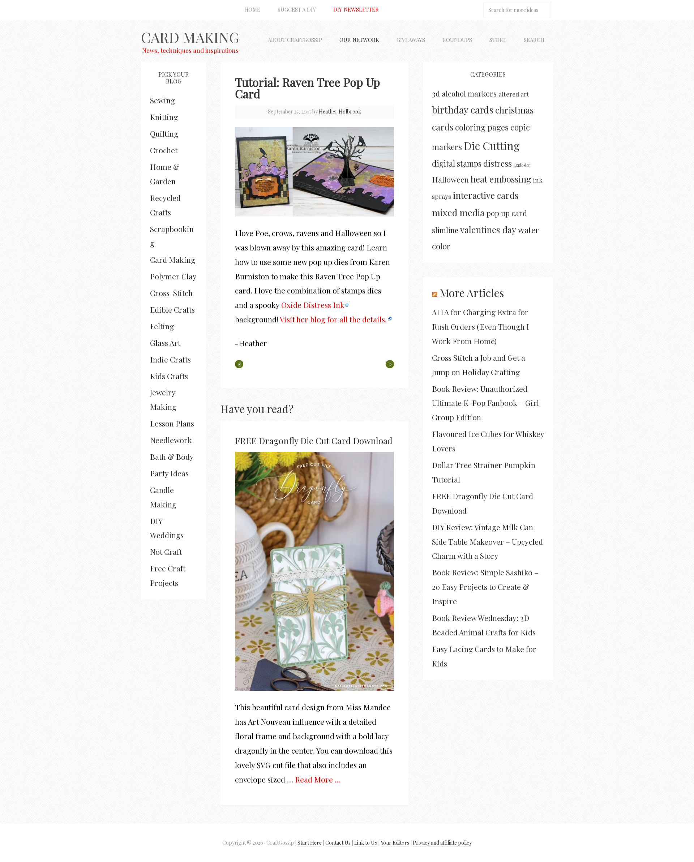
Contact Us (338, 842)
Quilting (164, 133)
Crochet (163, 150)
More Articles (472, 293)
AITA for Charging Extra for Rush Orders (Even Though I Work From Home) (480, 326)
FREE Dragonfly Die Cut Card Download (314, 440)
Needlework (171, 440)
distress (497, 163)
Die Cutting (492, 145)
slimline (445, 230)
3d (436, 93)
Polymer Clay (173, 276)
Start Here (309, 842)
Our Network (359, 39)
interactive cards (485, 195)
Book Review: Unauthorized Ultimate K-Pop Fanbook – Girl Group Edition (485, 403)
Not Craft (166, 551)
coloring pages (482, 127)
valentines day (488, 229)
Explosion (522, 165)
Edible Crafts (172, 309)
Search (534, 39)
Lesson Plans (172, 423)
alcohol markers (469, 93)
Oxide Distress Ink (311, 305)
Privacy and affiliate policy (442, 842)
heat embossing (501, 179)
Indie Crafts (170, 359)
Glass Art (165, 343)
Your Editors (395, 842)
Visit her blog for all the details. (333, 319)
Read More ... (317, 779)
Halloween (450, 179)
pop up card (507, 213)
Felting (162, 326)
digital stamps (456, 163)
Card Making (190, 37)
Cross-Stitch (171, 293)
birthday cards (462, 109)
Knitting (164, 117)
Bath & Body (172, 456)
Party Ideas (169, 473)
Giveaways (411, 39)
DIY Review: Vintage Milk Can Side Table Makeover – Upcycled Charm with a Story (487, 541)
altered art (513, 94)
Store (497, 39)
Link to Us (365, 842)
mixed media (458, 212)
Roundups (457, 39)
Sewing (162, 100)
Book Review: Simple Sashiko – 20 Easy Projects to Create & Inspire (485, 586)
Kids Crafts (169, 376)
